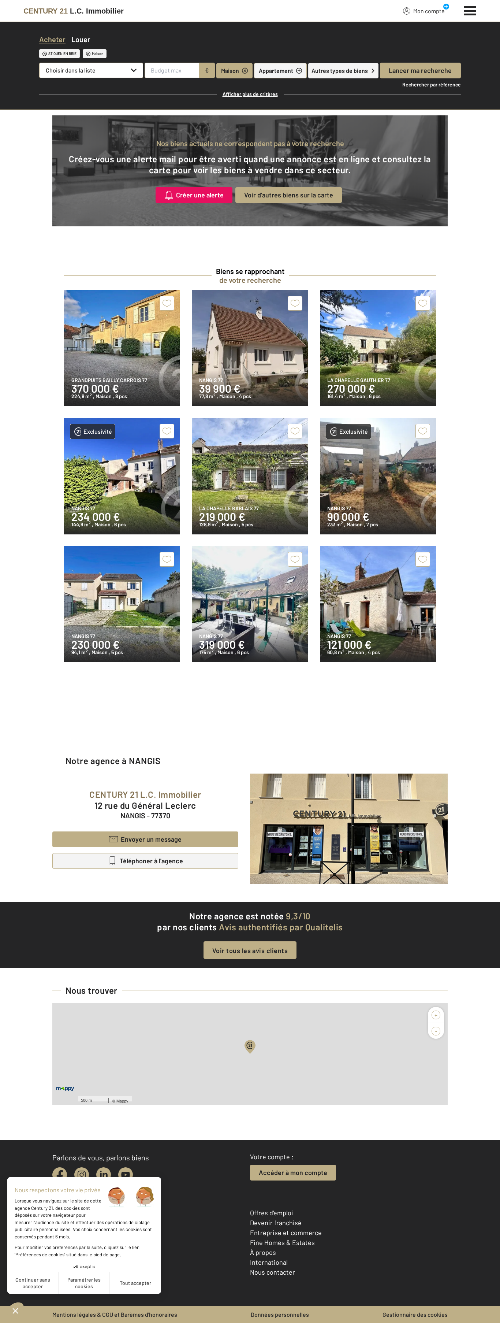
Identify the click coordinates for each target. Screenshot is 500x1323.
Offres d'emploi (271, 1213)
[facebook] (59, 1174)
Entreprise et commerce (286, 1232)
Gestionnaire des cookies (415, 1314)
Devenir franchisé (276, 1223)
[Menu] (470, 9)
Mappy (122, 1101)
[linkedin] (103, 1174)
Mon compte (429, 10)
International (269, 1262)
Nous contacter (272, 1272)
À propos (263, 1252)
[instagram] (81, 1174)
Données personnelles (280, 1314)
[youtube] (125, 1174)
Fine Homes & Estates (282, 1242)
